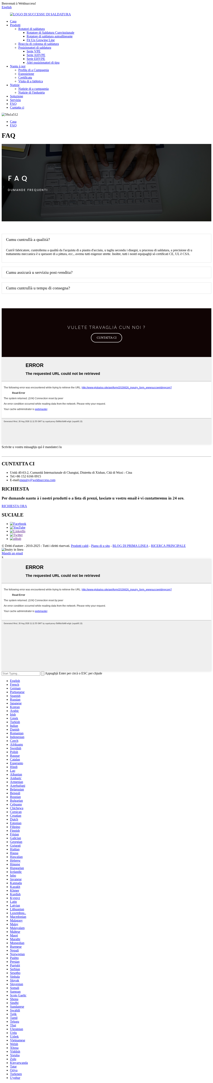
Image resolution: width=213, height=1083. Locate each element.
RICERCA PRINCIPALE (168, 546)
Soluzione (16, 96)
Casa (13, 21)
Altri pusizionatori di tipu (43, 62)
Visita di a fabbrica (30, 81)
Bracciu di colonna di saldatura (38, 44)
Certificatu (25, 77)
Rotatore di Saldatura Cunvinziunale (50, 32)
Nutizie (15, 85)
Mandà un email (12, 553)
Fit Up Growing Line (41, 40)
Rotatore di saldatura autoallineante (50, 36)
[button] (106, 337)
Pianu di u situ (100, 546)
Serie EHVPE (36, 59)
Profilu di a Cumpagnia (33, 70)
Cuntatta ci (17, 107)
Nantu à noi (17, 66)
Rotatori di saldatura (31, 29)
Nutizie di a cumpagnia (33, 88)
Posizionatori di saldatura (34, 47)
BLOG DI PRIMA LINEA (130, 546)
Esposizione (26, 74)
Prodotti (15, 25)
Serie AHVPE (36, 55)
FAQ (13, 103)
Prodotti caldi (79, 546)
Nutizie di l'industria (31, 92)
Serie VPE (34, 51)
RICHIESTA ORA (14, 506)
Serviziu (15, 100)
